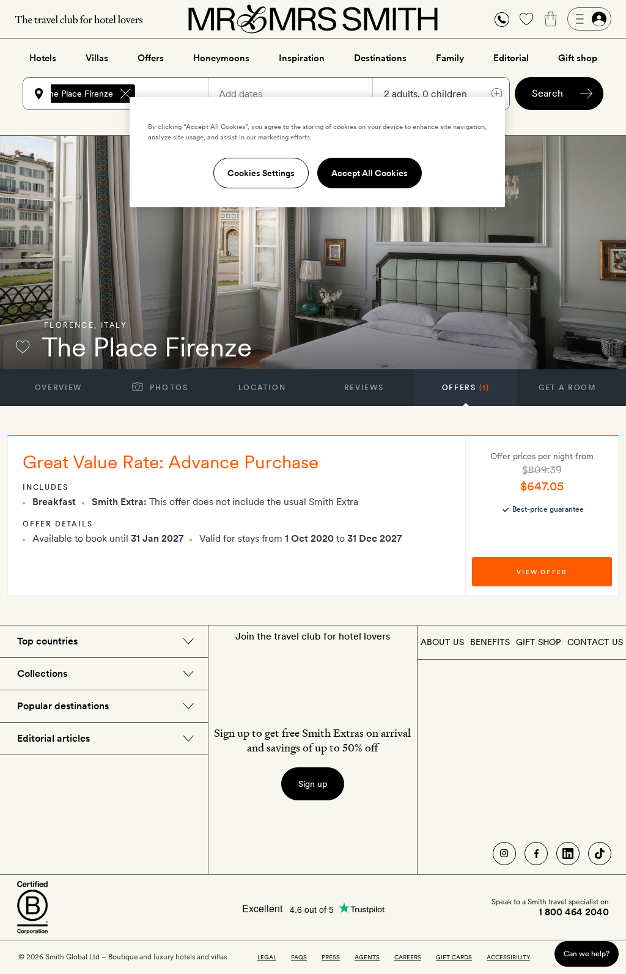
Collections (42, 673)
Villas (97, 58)
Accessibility (508, 957)
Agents (367, 957)
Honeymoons (221, 58)
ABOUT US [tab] (442, 642)
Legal (266, 957)
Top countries (47, 641)
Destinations (380, 58)
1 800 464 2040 (574, 912)
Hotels (42, 58)
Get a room (568, 387)
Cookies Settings (261, 173)
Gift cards (454, 957)
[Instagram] (504, 853)
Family (450, 58)
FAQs (299, 957)
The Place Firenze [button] (78, 93)
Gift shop (577, 58)
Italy (114, 325)
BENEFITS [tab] (490, 642)
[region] (317, 152)
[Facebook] (536, 853)
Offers (151, 58)
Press (331, 957)
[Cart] (550, 19)
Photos (168, 387)
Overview (58, 387)
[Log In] (589, 19)
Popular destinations (63, 706)
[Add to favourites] (22, 346)
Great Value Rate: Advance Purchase (171, 462)
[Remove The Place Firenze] (125, 93)
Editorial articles (53, 738)
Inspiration (302, 58)
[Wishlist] (526, 19)
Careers (407, 957)
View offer (542, 571)
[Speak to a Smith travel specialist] (502, 19)
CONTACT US (595, 642)
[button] (502, 19)
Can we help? (586, 953)
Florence (69, 325)
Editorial (511, 58)
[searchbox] (177, 93)
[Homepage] (313, 19)
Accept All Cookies (369, 173)
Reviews (364, 387)
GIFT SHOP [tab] (538, 642)
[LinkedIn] (568, 853)
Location (261, 387)
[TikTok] (599, 853)
